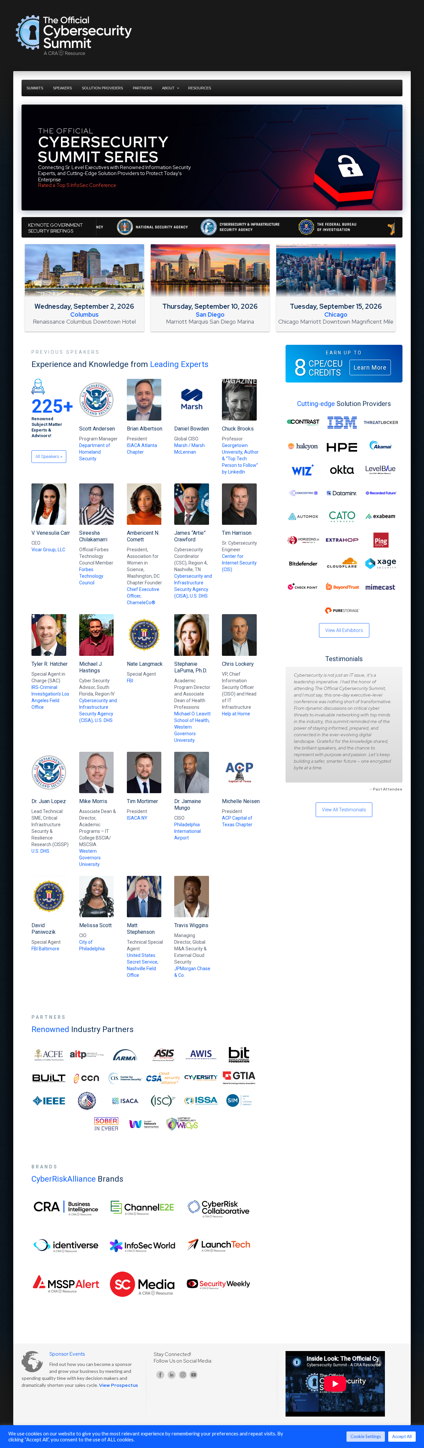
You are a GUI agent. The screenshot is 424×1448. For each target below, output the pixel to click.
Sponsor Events (67, 1354)
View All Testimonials (344, 809)
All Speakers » (48, 456)
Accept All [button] (402, 1436)
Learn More (370, 367)
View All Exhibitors (344, 630)
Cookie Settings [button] (365, 1436)
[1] (27, 205)
